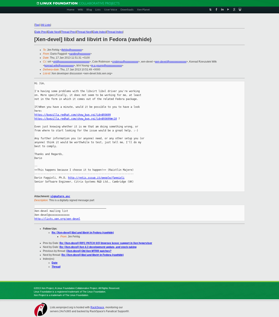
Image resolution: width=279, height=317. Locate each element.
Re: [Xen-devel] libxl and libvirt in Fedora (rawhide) (83, 232)
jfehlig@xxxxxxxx (71, 49)
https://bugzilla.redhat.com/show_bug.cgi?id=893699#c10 (75, 118)
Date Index (99, 31)
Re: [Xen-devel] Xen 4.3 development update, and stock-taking (98, 247)
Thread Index (115, 31)
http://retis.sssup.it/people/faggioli (96, 177)
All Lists (45, 24)
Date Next (54, 31)
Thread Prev (68, 31)
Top (37, 24)
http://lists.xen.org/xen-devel (57, 218)
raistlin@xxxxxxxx (79, 53)
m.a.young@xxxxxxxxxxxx (106, 65)
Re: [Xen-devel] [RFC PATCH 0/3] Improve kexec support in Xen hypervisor (106, 243)
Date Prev (41, 31)
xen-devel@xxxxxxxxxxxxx (170, 61)
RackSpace (97, 307)
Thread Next (84, 31)
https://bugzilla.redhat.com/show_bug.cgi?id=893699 (72, 114)
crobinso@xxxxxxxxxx (125, 61)
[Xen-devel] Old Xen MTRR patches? (88, 251)
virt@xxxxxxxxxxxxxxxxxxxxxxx (71, 61)
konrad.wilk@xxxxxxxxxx (59, 65)
